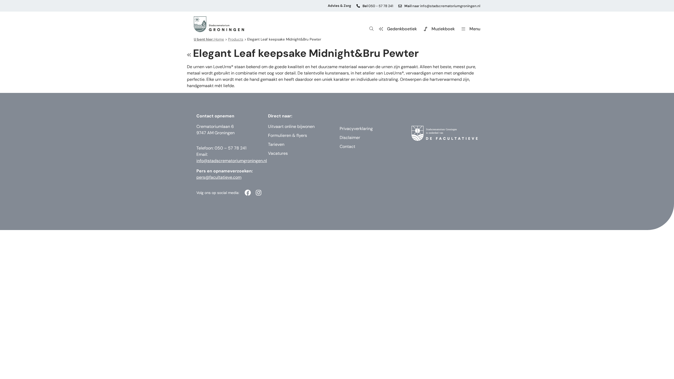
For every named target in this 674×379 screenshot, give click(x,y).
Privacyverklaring (356, 128)
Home (209, 39)
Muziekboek (443, 29)
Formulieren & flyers (287, 135)
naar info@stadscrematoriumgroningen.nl (442, 6)
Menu (474, 29)
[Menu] (463, 29)
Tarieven (276, 144)
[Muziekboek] (425, 29)
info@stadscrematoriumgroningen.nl (231, 160)
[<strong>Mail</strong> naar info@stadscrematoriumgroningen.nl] (400, 6)
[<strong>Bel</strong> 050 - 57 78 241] (358, 6)
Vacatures (278, 153)
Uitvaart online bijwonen (291, 126)
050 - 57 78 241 (378, 6)
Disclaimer (350, 137)
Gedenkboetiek (402, 29)
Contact (347, 146)
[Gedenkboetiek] (381, 29)
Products (235, 39)
